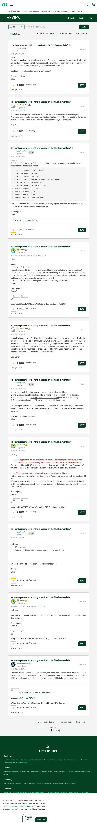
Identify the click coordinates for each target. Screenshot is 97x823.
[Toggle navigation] (14, 5)
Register (71, 18)
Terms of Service (59, 771)
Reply (82, 85)
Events (73, 783)
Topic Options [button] (15, 34)
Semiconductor (10, 762)
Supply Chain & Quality (60, 783)
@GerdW (18, 547)
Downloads (7, 792)
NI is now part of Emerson (12, 783)
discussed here (44, 63)
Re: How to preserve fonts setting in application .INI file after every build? (41, 102)
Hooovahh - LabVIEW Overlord (53, 703)
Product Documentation (21, 792)
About (25, 783)
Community (17, 11)
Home (8, 11)
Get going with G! (17, 698)
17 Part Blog (15, 703)
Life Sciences (84, 759)
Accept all (41, 819)
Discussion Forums (32, 11)
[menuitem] (86, 4)
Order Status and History (30, 771)
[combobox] (51, 27)
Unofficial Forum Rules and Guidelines (36, 692)
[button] (13, 85)
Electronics (51, 759)
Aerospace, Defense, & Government (33, 759)
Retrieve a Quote (46, 771)
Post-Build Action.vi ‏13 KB (26, 221)
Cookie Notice (25, 806)
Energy (59, 759)
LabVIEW (72, 11)
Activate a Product (52, 792)
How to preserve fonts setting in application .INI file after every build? (40, 45)
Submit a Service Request (69, 792)
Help (90, 18)
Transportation (22, 762)
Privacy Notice (11, 806)
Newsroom (47, 783)
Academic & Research (11, 759)
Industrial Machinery (71, 759)
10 (18, 712)
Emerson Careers (35, 783)
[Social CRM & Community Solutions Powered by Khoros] (55, 730)
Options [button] (81, 49)
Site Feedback (85, 792)
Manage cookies (28, 818)
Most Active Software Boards (54, 11)
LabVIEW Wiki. (31, 698)
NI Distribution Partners (11, 771)
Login (81, 18)
